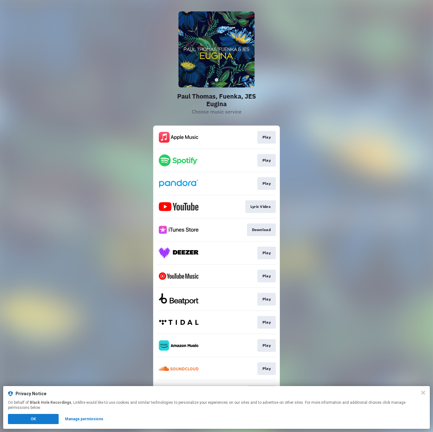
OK (33, 419)
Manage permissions (84, 419)
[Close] (423, 393)
